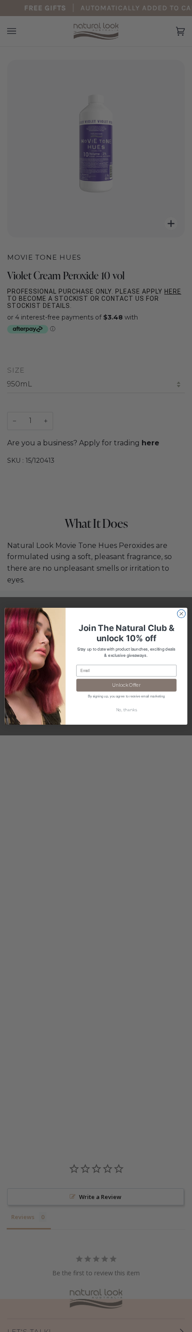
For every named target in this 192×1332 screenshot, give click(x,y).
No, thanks (126, 709)
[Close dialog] (181, 614)
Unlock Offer (126, 685)
